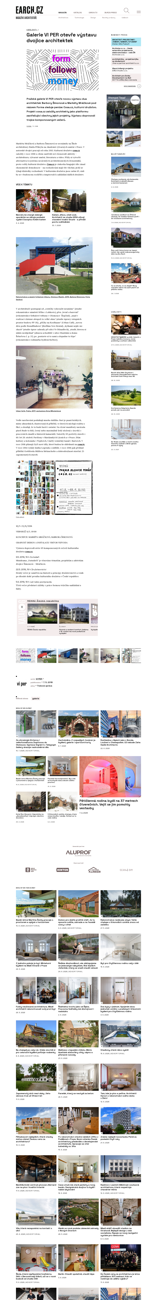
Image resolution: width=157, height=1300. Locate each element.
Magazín (63, 12)
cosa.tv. (81, 444)
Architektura (63, 18)
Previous (30, 613)
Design (93, 18)
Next (95, 613)
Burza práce (111, 12)
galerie (35, 698)
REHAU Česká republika (43, 601)
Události (125, 18)
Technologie (79, 18)
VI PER (29, 126)
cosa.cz (76, 150)
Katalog (78, 12)
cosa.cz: (29, 551)
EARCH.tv (93, 12)
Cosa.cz (50, 164)
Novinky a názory (108, 18)
